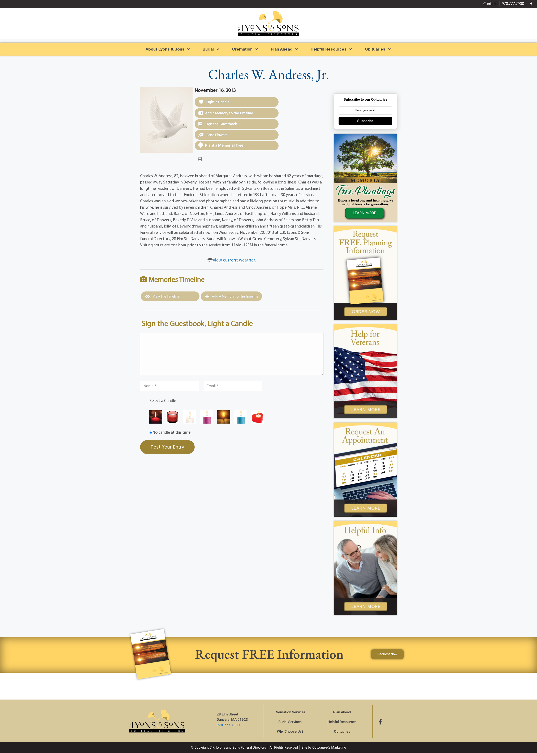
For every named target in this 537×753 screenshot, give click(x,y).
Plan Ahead (281, 49)
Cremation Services (290, 712)
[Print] (200, 158)
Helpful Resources (329, 49)
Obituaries (342, 731)
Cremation (242, 49)
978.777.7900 (228, 725)
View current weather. (234, 260)
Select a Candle (163, 400)
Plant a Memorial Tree (224, 145)
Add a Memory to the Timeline (229, 113)
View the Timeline (166, 296)
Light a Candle (217, 101)
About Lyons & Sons (165, 49)
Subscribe (365, 121)
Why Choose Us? (290, 731)
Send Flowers (216, 134)
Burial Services (290, 722)
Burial (208, 49)
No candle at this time (171, 432)
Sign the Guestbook (221, 123)
